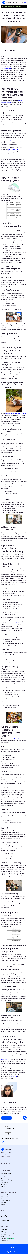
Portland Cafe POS (7, 1213)
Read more (6, 1118)
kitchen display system (17, 141)
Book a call (13, 1076)
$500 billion (7, 68)
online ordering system (19, 739)
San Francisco (5, 1218)
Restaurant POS (6, 1173)
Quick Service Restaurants (9, 1195)
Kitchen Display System (8, 1180)
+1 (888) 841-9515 (9, 1128)
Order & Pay (4, 1182)
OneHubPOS (19, 623)
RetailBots (5, 1164)
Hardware (4, 1184)
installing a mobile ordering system (15, 413)
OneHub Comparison (7, 1235)
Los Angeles (4, 1215)
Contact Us (4, 1240)
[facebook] (7, 1142)
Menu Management (7, 1179)
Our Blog (3, 1231)
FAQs (2, 1237)
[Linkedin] (3, 1142)
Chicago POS (5, 1220)
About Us (4, 1229)
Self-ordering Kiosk (6, 1175)
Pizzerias (3, 1202)
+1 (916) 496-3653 (10, 1134)
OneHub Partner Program (8, 1233)
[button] (21, 2)
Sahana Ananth (8, 1102)
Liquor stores (5, 1199)
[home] (8, 2)
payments (18, 661)
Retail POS (4, 1177)
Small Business (5, 1200)
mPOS (3, 1186)
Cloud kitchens (5, 1197)
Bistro (3, 1204)
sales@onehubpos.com (11, 1138)
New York (4, 1217)
